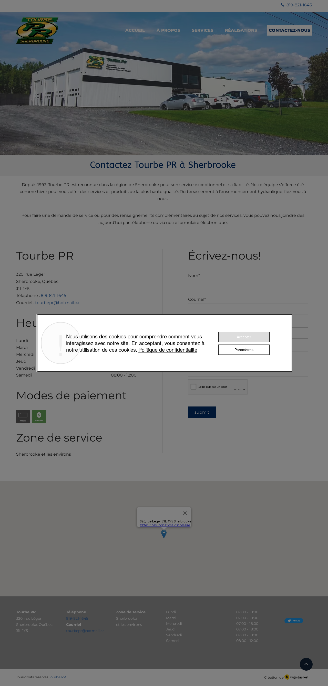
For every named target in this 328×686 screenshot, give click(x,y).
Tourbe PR (57, 677)
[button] (202, 30)
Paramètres (243, 349)
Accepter (244, 336)
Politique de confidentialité (167, 349)
